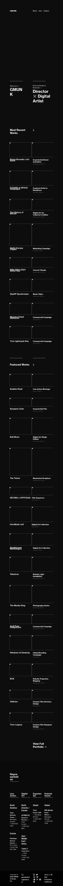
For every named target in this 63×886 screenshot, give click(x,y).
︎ (37, 877)
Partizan (13, 838)
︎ (34, 875)
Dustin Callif (37, 812)
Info (40, 11)
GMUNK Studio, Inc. (14, 879)
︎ (34, 882)
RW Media (48, 810)
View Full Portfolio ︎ (40, 745)
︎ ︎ (35, 880)
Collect (46, 11)
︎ (37, 875)
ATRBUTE (25, 815)
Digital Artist (41, 98)
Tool (11, 813)
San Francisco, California (48, 879)
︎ (40, 880)
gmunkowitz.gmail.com (25, 879)
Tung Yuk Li (25, 851)
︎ (22, 875)
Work (35, 11)
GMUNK (16, 92)
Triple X (24, 849)
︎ (34, 877)
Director (40, 91)
